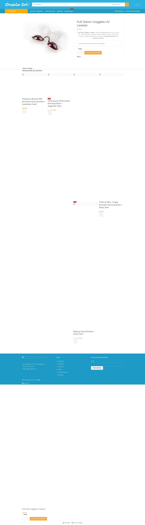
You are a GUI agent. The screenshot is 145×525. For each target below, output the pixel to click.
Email (92, 361)
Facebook (61, 364)
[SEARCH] (127, 4)
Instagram (61, 361)
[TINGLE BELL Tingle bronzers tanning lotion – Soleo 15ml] (111, 137)
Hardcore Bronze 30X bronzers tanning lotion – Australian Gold (34, 101)
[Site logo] (17, 4)
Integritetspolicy (63, 372)
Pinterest (60, 366)
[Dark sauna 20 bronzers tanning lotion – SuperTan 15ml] (60, 85)
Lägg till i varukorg (93, 52)
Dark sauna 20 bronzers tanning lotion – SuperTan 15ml (59, 103)
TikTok (60, 369)
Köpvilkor (60, 375)
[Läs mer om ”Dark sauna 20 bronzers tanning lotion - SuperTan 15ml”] (50, 113)
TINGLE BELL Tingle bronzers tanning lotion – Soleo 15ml (111, 205)
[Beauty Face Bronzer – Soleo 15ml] (85, 137)
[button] (24, 111)
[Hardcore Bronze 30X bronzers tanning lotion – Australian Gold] (34, 85)
